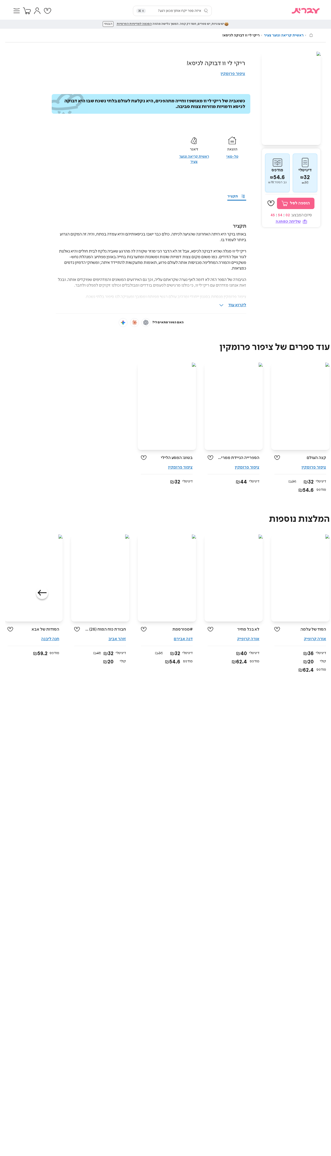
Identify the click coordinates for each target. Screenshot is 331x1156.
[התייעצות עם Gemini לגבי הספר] (123, 322)
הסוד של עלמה (313, 629)
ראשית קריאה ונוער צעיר (284, 35)
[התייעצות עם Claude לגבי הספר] (134, 322)
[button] (16, 11)
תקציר (232, 196)
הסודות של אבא (45, 629)
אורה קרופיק (315, 639)
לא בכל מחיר (248, 629)
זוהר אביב (117, 639)
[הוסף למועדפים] (271, 203)
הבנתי (108, 24)
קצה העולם (316, 457)
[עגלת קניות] (27, 11)
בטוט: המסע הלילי (177, 457)
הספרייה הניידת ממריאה (238, 457)
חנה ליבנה (50, 639)
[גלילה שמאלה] (42, 593)
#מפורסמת (182, 629)
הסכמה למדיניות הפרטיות (134, 24)
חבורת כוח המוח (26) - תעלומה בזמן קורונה (105, 629)
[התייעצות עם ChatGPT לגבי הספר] (145, 322)
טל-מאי (232, 157)
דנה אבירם (183, 639)
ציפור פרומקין (233, 73)
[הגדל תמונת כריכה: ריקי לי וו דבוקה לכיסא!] (291, 98)
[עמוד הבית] (311, 35)
